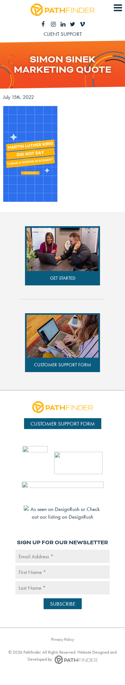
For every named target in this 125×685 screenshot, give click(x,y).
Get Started (62, 278)
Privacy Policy (62, 639)
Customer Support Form (62, 365)
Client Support (63, 33)
